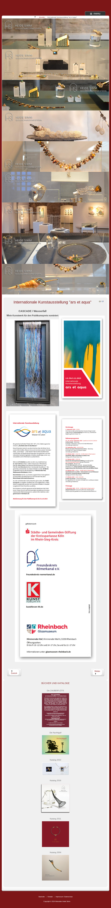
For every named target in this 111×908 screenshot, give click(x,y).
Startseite (41, 896)
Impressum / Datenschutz (64, 896)
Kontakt (50, 896)
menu (97, 13)
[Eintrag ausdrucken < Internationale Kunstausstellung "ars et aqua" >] (100, 301)
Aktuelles (42, 17)
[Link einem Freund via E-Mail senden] (102, 301)
